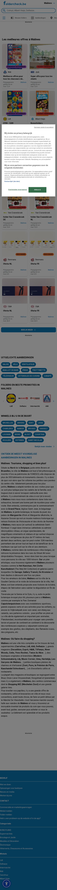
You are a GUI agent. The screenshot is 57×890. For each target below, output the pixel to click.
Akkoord (37, 190)
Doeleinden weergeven (17, 190)
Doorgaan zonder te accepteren (44, 127)
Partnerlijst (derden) (12, 181)
